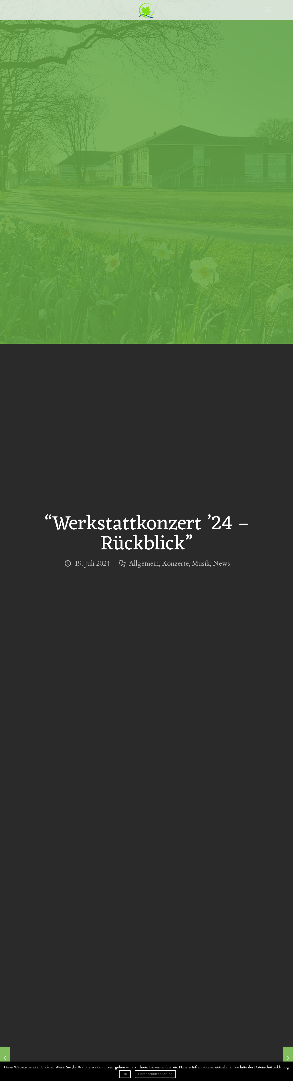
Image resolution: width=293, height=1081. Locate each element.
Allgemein (144, 563)
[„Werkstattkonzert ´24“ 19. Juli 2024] (5, 1058)
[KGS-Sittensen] (146, 10)
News (221, 563)
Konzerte (175, 563)
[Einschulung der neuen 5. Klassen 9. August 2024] (288, 1058)
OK (124, 1074)
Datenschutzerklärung (155, 1074)
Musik (201, 563)
